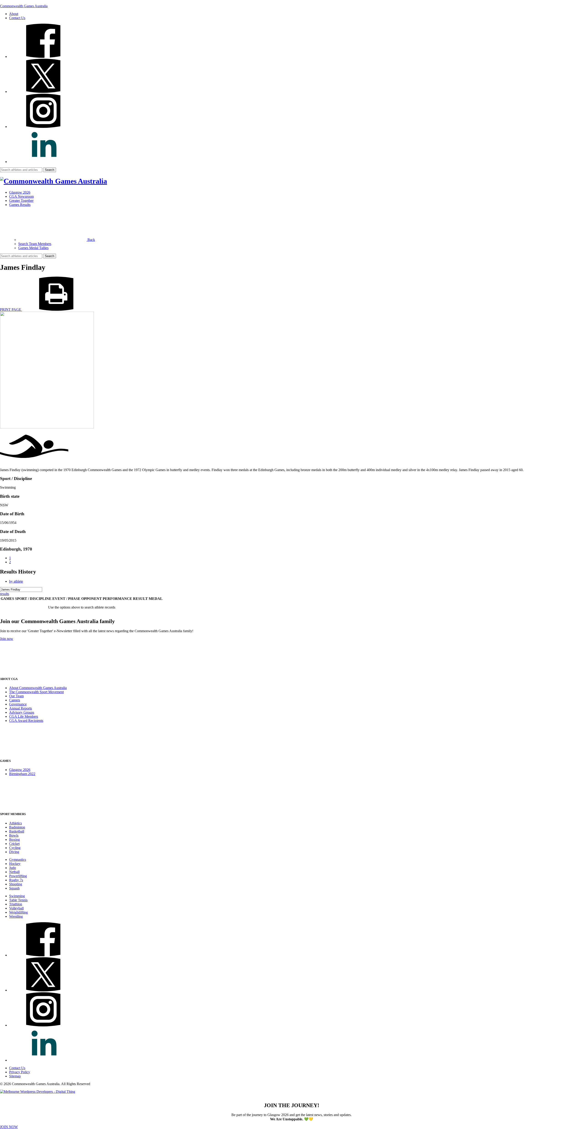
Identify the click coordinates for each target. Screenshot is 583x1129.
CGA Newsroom (21, 196)
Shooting (15, 884)
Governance (18, 704)
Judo (12, 868)
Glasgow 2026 (19, 192)
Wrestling (16, 916)
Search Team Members (34, 244)
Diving (14, 852)
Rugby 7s (16, 880)
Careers (14, 700)
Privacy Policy (19, 1072)
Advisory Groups (21, 712)
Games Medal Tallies (33, 248)
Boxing (14, 839)
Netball (14, 872)
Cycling (14, 848)
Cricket (14, 844)
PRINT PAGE (11, 309)
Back (91, 240)
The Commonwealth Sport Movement (36, 692)
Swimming (17, 896)
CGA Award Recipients (26, 720)
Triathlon (15, 904)
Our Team (16, 696)
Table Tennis (18, 900)
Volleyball (16, 908)
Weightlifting (18, 912)
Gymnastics (17, 859)
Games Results (20, 205)
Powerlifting (18, 876)
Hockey (14, 864)
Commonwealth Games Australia (24, 6)
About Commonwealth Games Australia (38, 688)
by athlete (16, 581)
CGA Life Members (23, 716)
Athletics (15, 823)
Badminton (17, 827)
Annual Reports (20, 708)
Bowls (13, 835)
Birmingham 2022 (22, 774)
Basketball (16, 831)
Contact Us (17, 18)
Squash (14, 888)
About (13, 14)
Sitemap (15, 1076)
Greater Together (21, 200)
